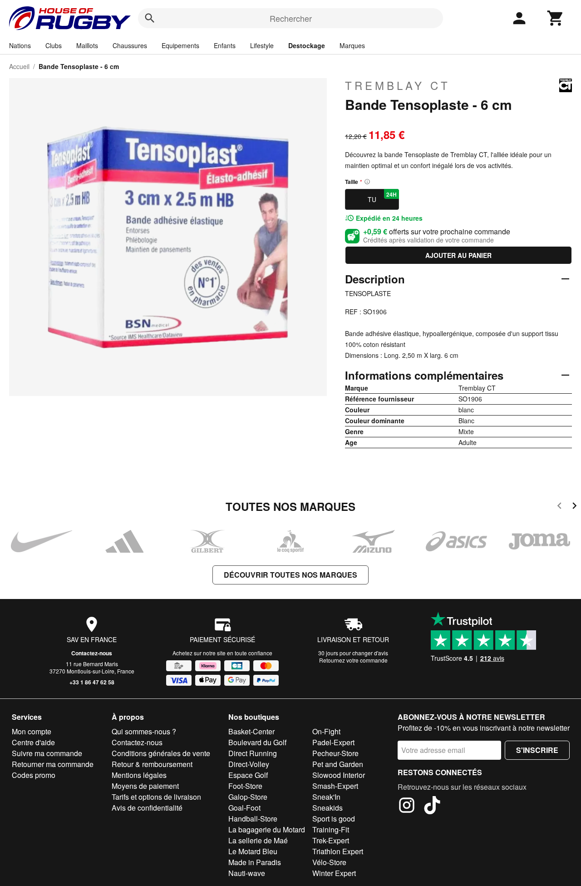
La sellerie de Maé (258, 840)
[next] (574, 507)
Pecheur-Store (335, 753)
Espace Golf (248, 775)
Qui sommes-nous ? (144, 731)
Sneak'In (326, 797)
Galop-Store (247, 797)
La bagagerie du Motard (266, 829)
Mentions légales (139, 775)
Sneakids (327, 807)
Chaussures (130, 45)
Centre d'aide (33, 742)
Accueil (19, 66)
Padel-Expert (333, 742)
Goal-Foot (244, 807)
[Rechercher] (149, 18)
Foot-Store (245, 786)
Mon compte (31, 731)
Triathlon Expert (337, 851)
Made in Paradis (254, 862)
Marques (352, 45)
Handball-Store (252, 818)
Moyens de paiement (145, 786)
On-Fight (326, 731)
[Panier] (556, 18)
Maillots (87, 45)
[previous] (559, 507)
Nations (20, 45)
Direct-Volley (248, 764)
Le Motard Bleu (252, 851)
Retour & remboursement (152, 764)
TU (382, 197)
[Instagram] (407, 806)
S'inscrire (537, 750)
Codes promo (33, 775)
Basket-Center (251, 731)
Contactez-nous (91, 653)
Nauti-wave (246, 873)
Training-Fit (330, 829)
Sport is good (333, 818)
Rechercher (291, 18)
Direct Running (252, 753)
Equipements (180, 45)
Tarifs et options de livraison (156, 797)
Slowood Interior (338, 775)
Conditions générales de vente (161, 753)
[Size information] (367, 181)
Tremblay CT (397, 85)
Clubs (53, 45)
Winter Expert (334, 873)
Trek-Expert (330, 840)
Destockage (306, 45)
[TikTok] (432, 806)
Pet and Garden (337, 764)
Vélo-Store (329, 862)
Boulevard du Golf (257, 742)
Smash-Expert (335, 786)
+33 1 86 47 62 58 (91, 682)
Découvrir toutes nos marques (290, 574)
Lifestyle (262, 45)
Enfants (225, 45)
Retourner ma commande (53, 764)
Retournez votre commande (353, 660)
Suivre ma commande (47, 753)
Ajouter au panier (458, 255)
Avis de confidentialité (147, 807)
